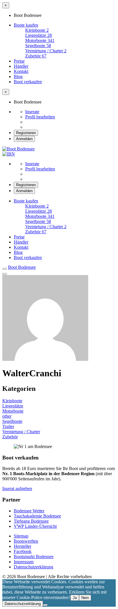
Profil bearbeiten (40, 116)
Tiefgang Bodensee (31, 521)
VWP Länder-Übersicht (35, 526)
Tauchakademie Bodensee (37, 516)
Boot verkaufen (28, 81)
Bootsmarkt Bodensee (34, 556)
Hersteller (22, 546)
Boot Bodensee (22, 267)
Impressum (24, 561)
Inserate (32, 111)
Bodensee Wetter (29, 510)
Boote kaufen (26, 25)
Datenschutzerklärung (33, 566)
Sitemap (21, 536)
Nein (85, 598)
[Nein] (45, 605)
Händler (21, 66)
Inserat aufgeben (17, 488)
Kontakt (21, 71)
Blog (18, 76)
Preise (19, 61)
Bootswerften (26, 541)
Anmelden (24, 139)
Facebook (23, 551)
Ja (75, 598)
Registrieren (26, 133)
